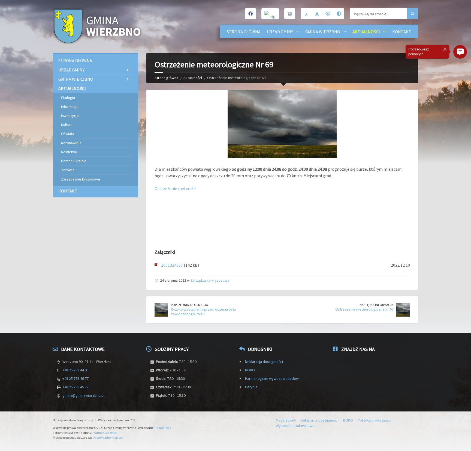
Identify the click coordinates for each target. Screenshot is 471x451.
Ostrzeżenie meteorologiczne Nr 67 (364, 309)
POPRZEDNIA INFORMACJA (189, 305)
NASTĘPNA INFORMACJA (377, 305)
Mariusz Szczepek (105, 433)
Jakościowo (163, 428)
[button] (460, 52)
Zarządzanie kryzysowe (210, 280)
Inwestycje (70, 115)
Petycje (251, 386)
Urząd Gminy (280, 31)
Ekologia (68, 97)
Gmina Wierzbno (322, 31)
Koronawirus (71, 142)
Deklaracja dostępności (264, 361)
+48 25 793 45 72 (75, 386)
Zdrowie (68, 169)
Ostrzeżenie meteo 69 (175, 188)
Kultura (67, 124)
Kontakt (401, 31)
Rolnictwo (69, 151)
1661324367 (172, 265)
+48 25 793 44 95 (75, 370)
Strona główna (244, 31)
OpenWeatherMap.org (107, 437)
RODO (250, 370)
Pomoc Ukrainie (73, 160)
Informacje (69, 106)
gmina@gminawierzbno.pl (83, 395)
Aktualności (366, 31)
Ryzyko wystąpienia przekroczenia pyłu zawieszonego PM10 (203, 311)
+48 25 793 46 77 (75, 378)
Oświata (67, 133)
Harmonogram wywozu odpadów (272, 378)
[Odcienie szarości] (338, 13)
